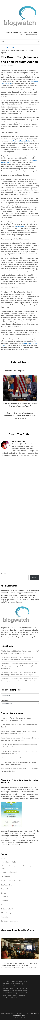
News (9, 48)
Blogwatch (4, 889)
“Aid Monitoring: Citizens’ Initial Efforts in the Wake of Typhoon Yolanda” (19, 840)
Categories (5, 700)
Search (3, 574)
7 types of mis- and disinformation (15, 758)
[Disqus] (20, 487)
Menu (3, 42)
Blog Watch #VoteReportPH (11, 881)
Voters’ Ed (4, 917)
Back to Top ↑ (20, 1018)
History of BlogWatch (9, 872)
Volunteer (5, 900)
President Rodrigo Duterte (22, 141)
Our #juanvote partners (9, 921)
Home (3, 48)
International (18, 48)
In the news (6, 876)
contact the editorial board (25, 968)
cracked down (19, 226)
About (3, 859)
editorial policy (17, 635)
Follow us (5, 896)
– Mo (3, 718)
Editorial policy (6, 913)
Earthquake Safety (7, 909)
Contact (3, 893)
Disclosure (4, 905)
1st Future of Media (9, 862)
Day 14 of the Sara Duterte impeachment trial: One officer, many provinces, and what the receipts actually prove (19, 666)
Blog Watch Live (6, 885)
